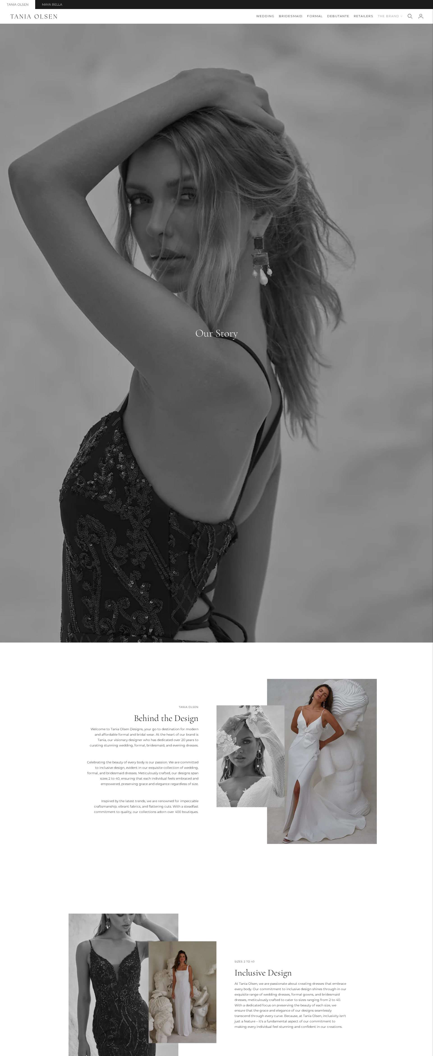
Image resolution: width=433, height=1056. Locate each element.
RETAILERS (363, 16)
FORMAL (315, 16)
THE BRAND (388, 16)
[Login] (421, 16)
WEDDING (265, 16)
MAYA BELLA (52, 4)
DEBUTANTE (338, 16)
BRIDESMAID (291, 16)
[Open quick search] (410, 16)
